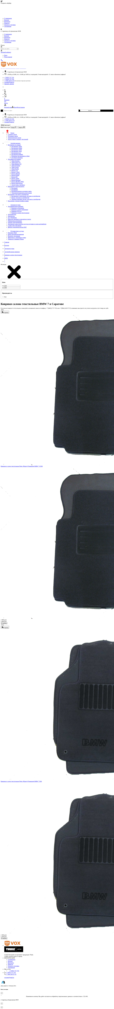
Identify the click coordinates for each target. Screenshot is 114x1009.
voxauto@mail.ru (9, 82)
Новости (7, 23)
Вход (5, 55)
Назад (13, 127)
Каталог (6, 20)
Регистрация (8, 57)
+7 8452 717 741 (9, 77)
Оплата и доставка (10, 25)
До (3, 288)
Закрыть (20, 127)
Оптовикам (7, 26)
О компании (8, 18)
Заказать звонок (9, 84)
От (3, 286)
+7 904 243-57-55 (9, 80)
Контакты (7, 21)
